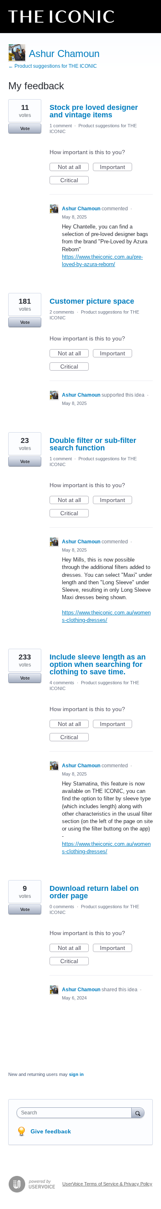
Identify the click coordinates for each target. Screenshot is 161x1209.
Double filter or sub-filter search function (93, 444)
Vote (25, 128)
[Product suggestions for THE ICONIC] (61, 16)
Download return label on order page (94, 892)
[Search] (137, 1112)
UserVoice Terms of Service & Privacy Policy (107, 1183)
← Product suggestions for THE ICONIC (52, 66)
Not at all (73, 167)
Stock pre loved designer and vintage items (94, 111)
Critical (74, 180)
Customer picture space (92, 301)
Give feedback (51, 1131)
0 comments (62, 906)
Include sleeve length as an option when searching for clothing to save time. (98, 664)
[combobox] (76, 1113)
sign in (76, 1074)
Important (116, 167)
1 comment (61, 125)
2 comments (62, 311)
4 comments (62, 682)
